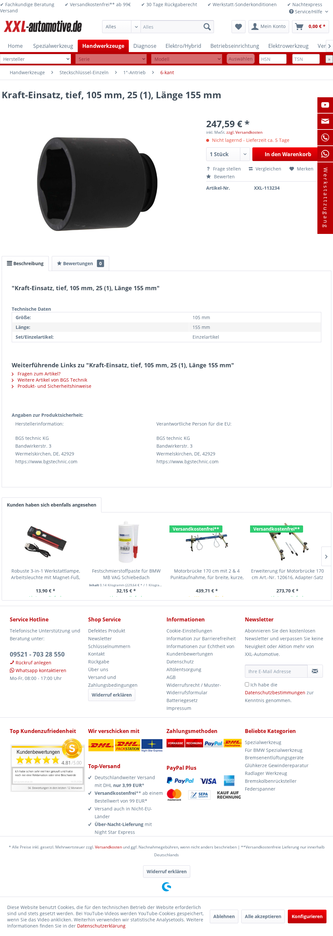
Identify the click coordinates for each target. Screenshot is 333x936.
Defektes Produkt (106, 631)
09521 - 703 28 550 (37, 654)
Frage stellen (227, 169)
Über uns (98, 669)
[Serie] (110, 59)
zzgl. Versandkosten (244, 132)
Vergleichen (267, 169)
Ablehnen (224, 916)
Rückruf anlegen (32, 662)
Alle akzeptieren (263, 916)
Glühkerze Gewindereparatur (277, 765)
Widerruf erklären (112, 695)
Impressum (178, 708)
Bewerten (224, 176)
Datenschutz (180, 661)
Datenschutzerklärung (101, 926)
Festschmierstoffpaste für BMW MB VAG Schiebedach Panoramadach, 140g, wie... (126, 574)
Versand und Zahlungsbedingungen (113, 681)
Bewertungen (82, 263)
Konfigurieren (307, 916)
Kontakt (96, 654)
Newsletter (100, 638)
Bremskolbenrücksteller (271, 781)
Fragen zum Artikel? (38, 374)
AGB (171, 677)
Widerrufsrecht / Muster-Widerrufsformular (193, 689)
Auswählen (241, 59)
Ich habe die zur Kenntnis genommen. (279, 692)
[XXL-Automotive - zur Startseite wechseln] (43, 28)
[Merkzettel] (239, 26)
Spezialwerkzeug (263, 742)
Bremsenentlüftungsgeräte (274, 757)
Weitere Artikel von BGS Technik (51, 380)
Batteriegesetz (182, 700)
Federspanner (260, 789)
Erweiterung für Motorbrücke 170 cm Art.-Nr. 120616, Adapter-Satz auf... (287, 574)
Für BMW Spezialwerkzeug (273, 750)
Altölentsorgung (183, 669)
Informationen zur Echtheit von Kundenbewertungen (200, 650)
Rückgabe (98, 661)
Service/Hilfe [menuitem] (309, 11)
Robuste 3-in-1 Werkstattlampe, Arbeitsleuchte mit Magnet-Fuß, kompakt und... (45, 574)
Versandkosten (108, 847)
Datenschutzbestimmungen (275, 692)
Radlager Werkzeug (266, 773)
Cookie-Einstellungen (189, 631)
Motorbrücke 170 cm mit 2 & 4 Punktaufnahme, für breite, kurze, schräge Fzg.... (207, 574)
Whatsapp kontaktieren (40, 670)
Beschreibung (28, 263)
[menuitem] (158, 26)
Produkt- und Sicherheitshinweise (53, 386)
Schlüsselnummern (109, 646)
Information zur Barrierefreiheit (201, 638)
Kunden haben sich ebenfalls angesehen (51, 505)
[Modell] (186, 59)
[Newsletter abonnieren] (315, 671)
